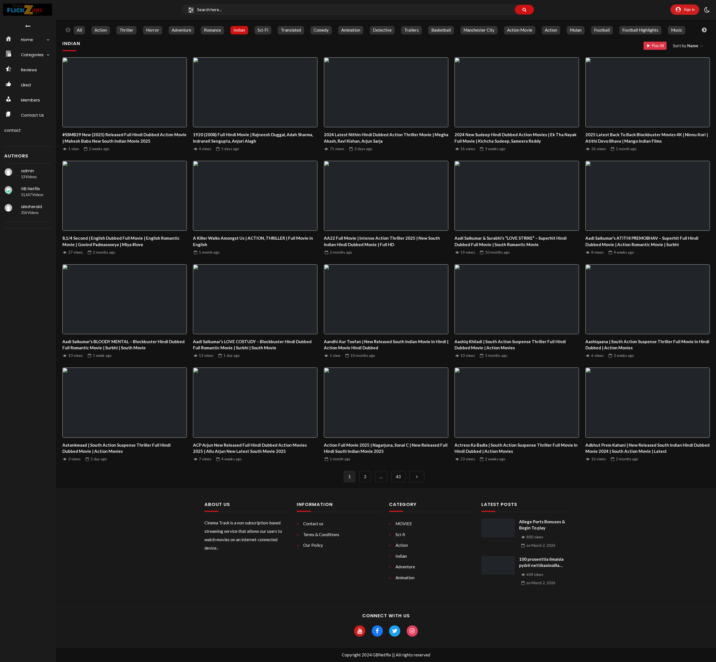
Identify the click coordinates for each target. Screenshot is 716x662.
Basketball (441, 29)
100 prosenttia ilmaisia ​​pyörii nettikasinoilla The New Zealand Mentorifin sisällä (541, 563)
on (540, 545)
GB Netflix (30, 189)
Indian (239, 29)
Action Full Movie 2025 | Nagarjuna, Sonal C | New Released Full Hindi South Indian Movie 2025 (385, 448)
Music (676, 29)
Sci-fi (263, 29)
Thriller (126, 29)
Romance (212, 29)
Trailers (411, 29)
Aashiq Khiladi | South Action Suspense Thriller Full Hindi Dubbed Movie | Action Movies (510, 344)
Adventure (181, 29)
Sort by (685, 45)
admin (27, 171)
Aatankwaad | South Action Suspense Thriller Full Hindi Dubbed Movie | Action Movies (116, 448)
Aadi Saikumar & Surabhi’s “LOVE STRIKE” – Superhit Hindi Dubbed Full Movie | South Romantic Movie (510, 241)
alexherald (31, 206)
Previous (68, 30)
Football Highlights (640, 29)
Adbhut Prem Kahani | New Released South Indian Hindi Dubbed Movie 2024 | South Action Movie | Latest (647, 448)
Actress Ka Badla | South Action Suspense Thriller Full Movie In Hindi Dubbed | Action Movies (516, 448)
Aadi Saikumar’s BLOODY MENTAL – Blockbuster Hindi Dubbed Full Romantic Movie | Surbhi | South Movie (123, 344)
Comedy (321, 29)
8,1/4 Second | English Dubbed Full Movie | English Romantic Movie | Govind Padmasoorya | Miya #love (121, 241)
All (79, 29)
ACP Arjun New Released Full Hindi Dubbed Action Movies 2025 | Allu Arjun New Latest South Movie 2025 (250, 448)
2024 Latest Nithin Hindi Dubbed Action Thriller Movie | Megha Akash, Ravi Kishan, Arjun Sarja (386, 137)
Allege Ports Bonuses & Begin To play (542, 525)
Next (704, 30)
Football (602, 29)
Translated (291, 29)
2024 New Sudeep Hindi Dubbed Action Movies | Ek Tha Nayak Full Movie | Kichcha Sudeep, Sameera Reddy (515, 137)
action (551, 29)
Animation (350, 29)
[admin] (8, 172)
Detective (382, 29)
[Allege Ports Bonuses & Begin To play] (498, 528)
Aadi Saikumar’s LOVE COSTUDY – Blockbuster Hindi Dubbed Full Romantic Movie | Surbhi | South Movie (252, 344)
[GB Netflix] (8, 190)
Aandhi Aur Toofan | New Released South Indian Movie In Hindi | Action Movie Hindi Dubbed (386, 344)
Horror (152, 29)
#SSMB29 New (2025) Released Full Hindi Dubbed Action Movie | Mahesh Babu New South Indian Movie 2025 (124, 137)
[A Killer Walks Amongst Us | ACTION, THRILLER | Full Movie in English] (255, 196)
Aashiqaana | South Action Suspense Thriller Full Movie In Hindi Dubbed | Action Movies (647, 344)
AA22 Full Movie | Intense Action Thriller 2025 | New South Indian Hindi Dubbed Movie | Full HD (382, 241)
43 (398, 476)
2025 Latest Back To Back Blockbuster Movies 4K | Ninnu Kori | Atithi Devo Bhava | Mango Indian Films (646, 137)
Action (101, 29)
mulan (575, 29)
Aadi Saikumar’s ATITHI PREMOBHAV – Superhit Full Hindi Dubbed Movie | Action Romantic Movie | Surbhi (641, 241)
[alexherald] (8, 208)
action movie (519, 29)
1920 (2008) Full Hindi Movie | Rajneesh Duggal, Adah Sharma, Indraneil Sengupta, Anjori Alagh (253, 137)
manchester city (478, 29)
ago (99, 149)
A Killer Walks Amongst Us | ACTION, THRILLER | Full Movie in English (253, 241)
